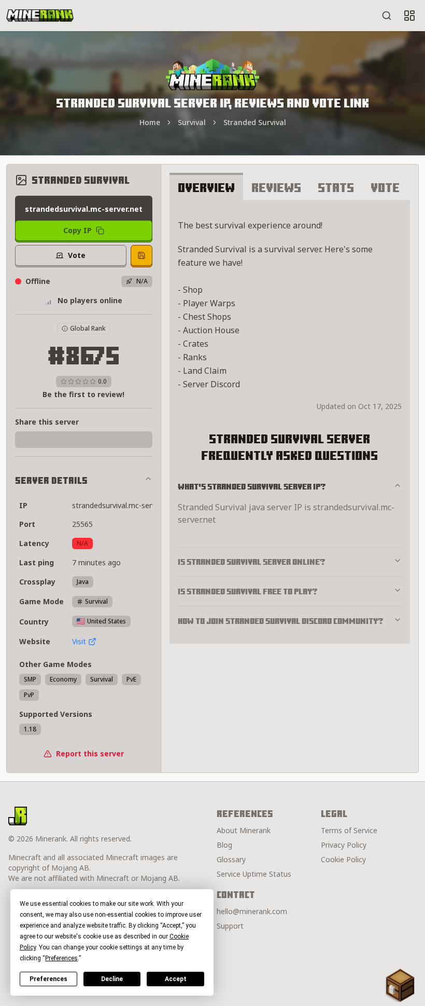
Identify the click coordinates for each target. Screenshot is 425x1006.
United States (106, 621)
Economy (63, 679)
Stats (336, 187)
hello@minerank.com (252, 911)
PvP (29, 694)
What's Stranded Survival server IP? (252, 486)
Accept (176, 979)
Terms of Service (349, 830)
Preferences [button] (61, 958)
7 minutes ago (96, 562)
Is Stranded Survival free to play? (248, 591)
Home (149, 122)
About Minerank (244, 830)
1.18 (30, 729)
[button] (400, 985)
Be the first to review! (83, 394)
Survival (192, 122)
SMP (30, 679)
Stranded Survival (254, 122)
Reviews (276, 187)
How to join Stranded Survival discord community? (281, 621)
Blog (224, 845)
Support (230, 926)
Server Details (51, 480)
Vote (385, 187)
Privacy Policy (343, 845)
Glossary (231, 859)
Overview (206, 187)
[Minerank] (40, 15)
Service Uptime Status (254, 874)
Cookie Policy (343, 859)
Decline (112, 979)
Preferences (48, 979)
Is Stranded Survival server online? (251, 561)
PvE (131, 679)
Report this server (90, 753)
